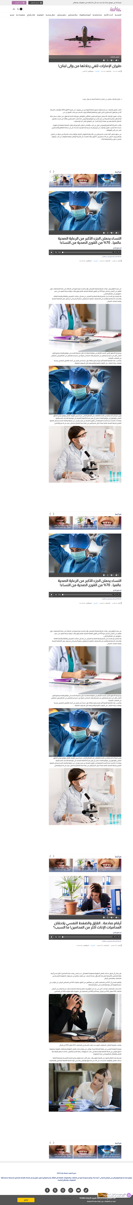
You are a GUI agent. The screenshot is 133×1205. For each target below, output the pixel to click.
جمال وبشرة (50, 15)
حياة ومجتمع (73, 15)
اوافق (26, 1200)
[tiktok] (86, 1190)
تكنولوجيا (40, 15)
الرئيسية (118, 15)
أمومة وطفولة (85, 15)
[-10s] (114, 252)
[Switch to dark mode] (19, 9)
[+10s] (119, 252)
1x (56, 252)
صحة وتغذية (97, 15)
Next (50, 171)
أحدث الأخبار (108, 15)
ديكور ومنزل (61, 15)
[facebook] (47, 1190)
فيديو (12, 15)
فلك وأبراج (31, 15)
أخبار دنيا (97, 71)
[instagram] (62, 1190)
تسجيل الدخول (35, 3)
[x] (55, 1190)
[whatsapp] (70, 1190)
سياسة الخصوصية (92, 1201)
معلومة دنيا (20, 15)
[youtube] (78, 1190)
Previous (53, 171)
